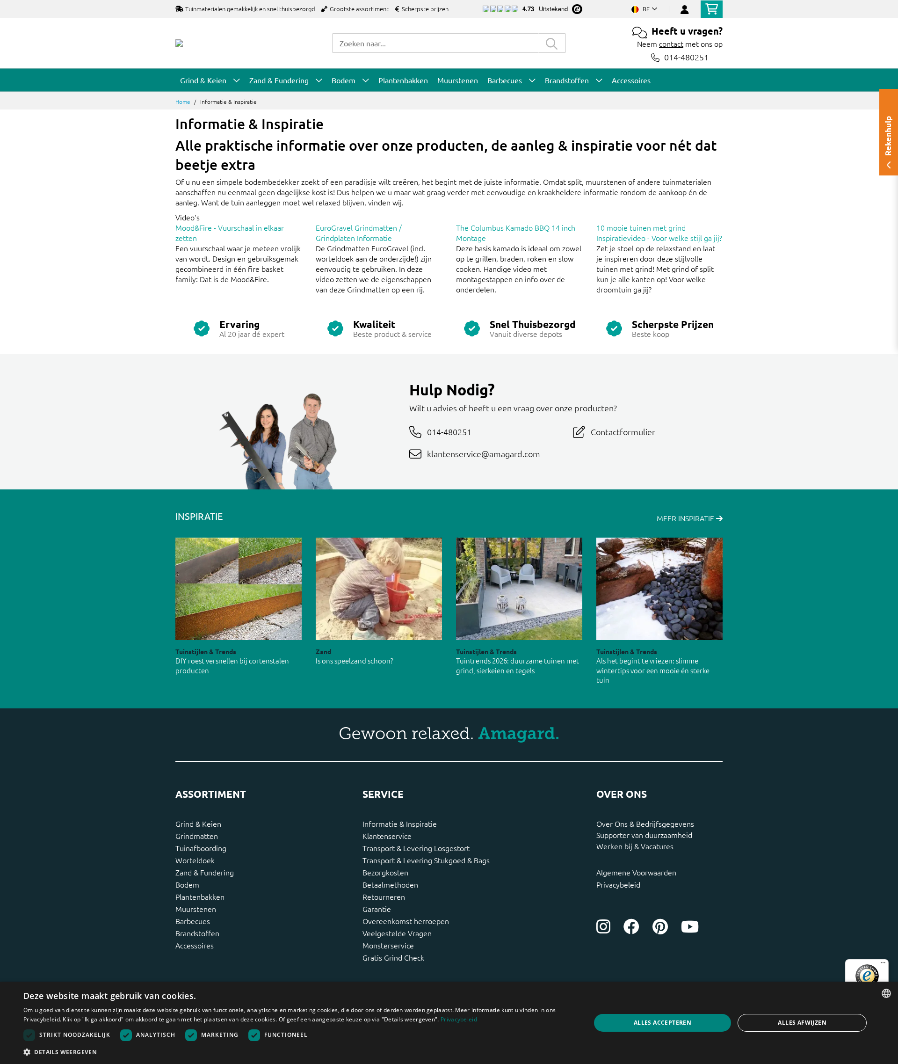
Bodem (187, 884)
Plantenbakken (199, 896)
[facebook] (631, 926)
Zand (323, 651)
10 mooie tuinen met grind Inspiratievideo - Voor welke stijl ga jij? (659, 232)
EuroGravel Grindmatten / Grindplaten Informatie (359, 232)
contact (671, 43)
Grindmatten (196, 836)
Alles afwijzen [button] (802, 1023)
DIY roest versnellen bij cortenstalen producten (232, 665)
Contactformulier (623, 431)
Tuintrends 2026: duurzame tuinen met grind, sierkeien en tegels (517, 665)
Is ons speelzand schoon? (354, 660)
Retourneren (383, 896)
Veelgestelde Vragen (397, 933)
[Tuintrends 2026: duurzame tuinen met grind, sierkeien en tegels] (519, 589)
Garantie (376, 909)
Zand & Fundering (204, 872)
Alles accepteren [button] (662, 1023)
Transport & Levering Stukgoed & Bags (426, 860)
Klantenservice (387, 836)
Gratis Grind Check (393, 957)
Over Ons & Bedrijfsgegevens (645, 823)
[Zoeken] (552, 43)
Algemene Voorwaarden (636, 872)
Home (182, 101)
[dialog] (449, 1023)
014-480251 (686, 57)
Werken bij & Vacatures (635, 846)
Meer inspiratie (686, 518)
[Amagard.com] (179, 43)
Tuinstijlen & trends (205, 651)
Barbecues (192, 921)
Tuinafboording (200, 848)
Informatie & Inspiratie (399, 823)
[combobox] (435, 43)
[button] (298, 1051)
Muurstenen (195, 909)
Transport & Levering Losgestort (416, 848)
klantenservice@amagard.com (483, 453)
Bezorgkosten (385, 872)
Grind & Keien (198, 823)
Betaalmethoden (390, 884)
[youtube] (690, 926)
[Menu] (883, 964)
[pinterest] (660, 926)
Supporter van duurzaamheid (644, 835)
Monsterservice (388, 945)
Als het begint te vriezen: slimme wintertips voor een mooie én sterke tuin (653, 670)
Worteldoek (195, 860)
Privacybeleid (618, 884)
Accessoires (194, 945)
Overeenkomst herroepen (405, 921)
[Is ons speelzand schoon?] (379, 589)
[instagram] (603, 926)
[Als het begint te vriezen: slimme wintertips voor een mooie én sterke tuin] (659, 589)
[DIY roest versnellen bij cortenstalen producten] (238, 589)
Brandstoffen (197, 933)
